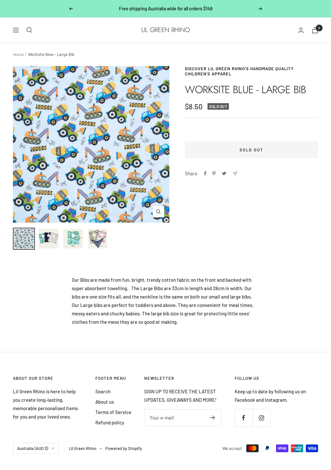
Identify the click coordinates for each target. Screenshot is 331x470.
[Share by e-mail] (235, 173)
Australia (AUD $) (32, 448)
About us (104, 402)
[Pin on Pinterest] (214, 173)
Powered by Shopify (123, 448)
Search (103, 391)
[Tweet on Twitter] (224, 173)
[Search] (29, 30)
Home (18, 54)
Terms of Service (113, 412)
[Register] (212, 417)
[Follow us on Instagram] (261, 418)
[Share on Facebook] (205, 173)
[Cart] (315, 30)
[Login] (301, 30)
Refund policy (109, 422)
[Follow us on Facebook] (243, 418)
